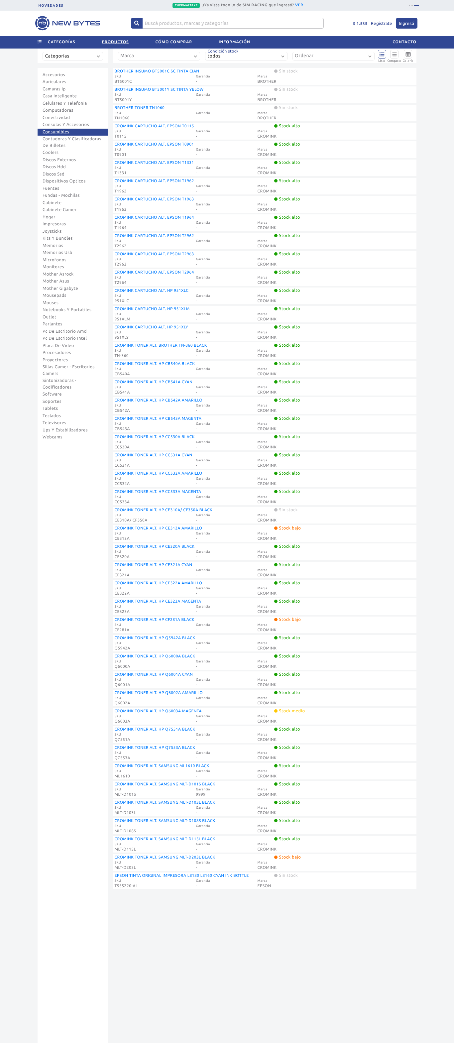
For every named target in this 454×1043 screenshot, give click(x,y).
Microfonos (54, 260)
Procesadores (57, 352)
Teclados (52, 415)
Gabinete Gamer (60, 209)
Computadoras (58, 110)
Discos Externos (59, 160)
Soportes (52, 401)
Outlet (50, 317)
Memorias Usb (57, 252)
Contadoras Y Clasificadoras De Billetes (72, 142)
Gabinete (52, 202)
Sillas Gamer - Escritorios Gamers (69, 370)
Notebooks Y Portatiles (67, 309)
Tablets (50, 408)
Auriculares (54, 81)
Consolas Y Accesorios (66, 124)
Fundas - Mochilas (61, 195)
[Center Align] (137, 23)
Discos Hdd (54, 167)
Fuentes (51, 188)
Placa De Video (58, 345)
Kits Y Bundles (58, 238)
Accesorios (54, 74)
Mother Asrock (58, 274)
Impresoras (54, 224)
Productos (115, 42)
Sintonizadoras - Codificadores (59, 384)
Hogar (49, 217)
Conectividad (56, 117)
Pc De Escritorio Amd (65, 331)
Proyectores (55, 360)
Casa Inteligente (60, 96)
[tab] (411, 5)
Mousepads (54, 295)
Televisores (54, 422)
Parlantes (52, 324)
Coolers (50, 152)
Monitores (53, 267)
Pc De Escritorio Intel (65, 338)
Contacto (404, 42)
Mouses (50, 302)
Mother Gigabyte (60, 288)
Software (52, 394)
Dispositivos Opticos (64, 181)
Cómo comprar (174, 42)
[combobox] (74, 58)
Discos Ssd (53, 174)
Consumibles (56, 132)
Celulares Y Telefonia (65, 103)
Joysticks (52, 231)
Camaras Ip (54, 89)
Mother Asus (56, 281)
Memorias (53, 245)
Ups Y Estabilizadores (65, 430)
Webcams (52, 437)
